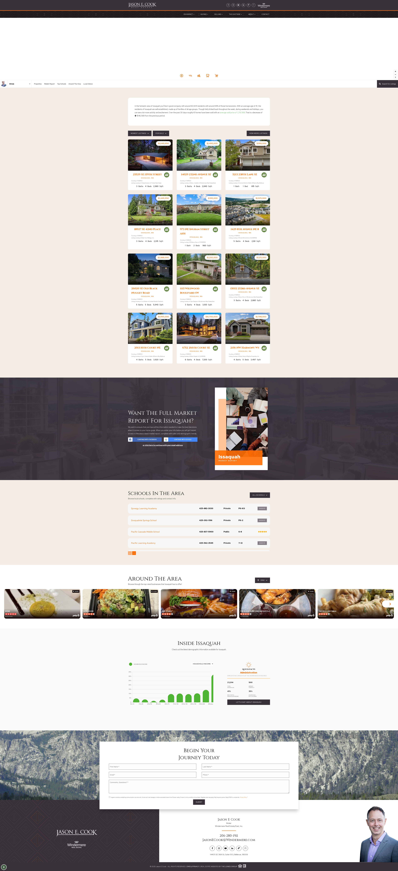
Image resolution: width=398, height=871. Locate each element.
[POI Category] (181, 76)
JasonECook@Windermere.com (229, 840)
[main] (199, 374)
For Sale (159, 133)
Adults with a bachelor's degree (233, 695)
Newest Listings (138, 133)
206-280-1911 (229, 836)
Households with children (253, 695)
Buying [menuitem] (204, 14)
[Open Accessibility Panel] (4, 867)
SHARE (77, 591)
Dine (263, 580)
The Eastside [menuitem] (235, 14)
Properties (38, 84)
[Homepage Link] (142, 5)
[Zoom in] (395, 71)
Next (390, 604)
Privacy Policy (243, 797)
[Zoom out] (395, 74)
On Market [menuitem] (188, 14)
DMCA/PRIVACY (193, 866)
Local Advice (88, 84)
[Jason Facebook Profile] (228, 5)
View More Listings (258, 133)
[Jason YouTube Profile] (238, 5)
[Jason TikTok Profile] (248, 5)
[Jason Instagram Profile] (233, 5)
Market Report (49, 84)
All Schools (258, 495)
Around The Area (75, 84)
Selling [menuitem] (218, 14)
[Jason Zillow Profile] (253, 5)
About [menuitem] (251, 14)
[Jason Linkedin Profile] (243, 5)
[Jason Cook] (4, 84)
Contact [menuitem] (265, 14)
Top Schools (61, 84)
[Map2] (199, 49)
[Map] (199, 49)
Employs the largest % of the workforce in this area (247, 676)
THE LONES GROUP (229, 866)
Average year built (251, 687)
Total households (230, 687)
